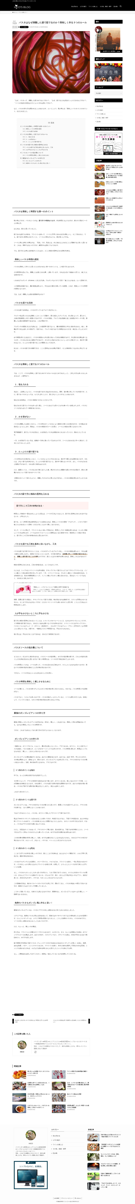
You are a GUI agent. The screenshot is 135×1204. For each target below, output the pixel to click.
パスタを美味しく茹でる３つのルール (35, 134)
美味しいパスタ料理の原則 (33, 129)
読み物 (98, 121)
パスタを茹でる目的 (32, 131)
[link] (35, 1052)
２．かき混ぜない (31, 139)
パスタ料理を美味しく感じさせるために (37, 155)
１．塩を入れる (30, 137)
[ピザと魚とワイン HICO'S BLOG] (22, 6)
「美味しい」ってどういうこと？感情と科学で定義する (50, 587)
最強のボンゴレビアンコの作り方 (34, 158)
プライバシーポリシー (67, 1198)
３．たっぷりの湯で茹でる (33, 141)
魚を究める (100, 106)
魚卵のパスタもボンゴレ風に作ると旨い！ (38, 163)
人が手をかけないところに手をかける (37, 149)
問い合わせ (78, 1198)
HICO (22, 1052)
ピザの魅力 (100, 110)
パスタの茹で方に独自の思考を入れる (35, 144)
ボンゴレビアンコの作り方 (33, 161)
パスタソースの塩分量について (33, 152)
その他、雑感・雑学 (102, 117)
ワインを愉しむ (24, 27)
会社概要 (56, 1198)
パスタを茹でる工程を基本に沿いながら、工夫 (39, 147)
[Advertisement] (51, 187)
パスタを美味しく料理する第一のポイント (37, 126)
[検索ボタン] (121, 6)
